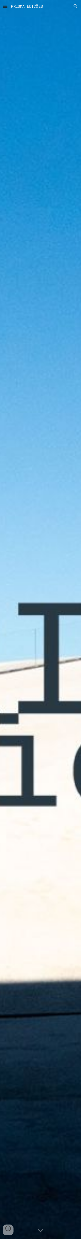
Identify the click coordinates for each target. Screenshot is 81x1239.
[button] (5, 6)
